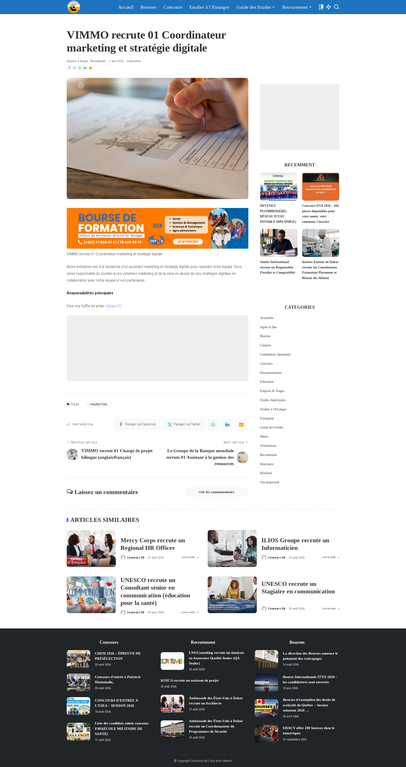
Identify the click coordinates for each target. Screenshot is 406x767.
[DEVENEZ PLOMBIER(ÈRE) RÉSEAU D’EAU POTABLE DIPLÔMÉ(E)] (278, 187)
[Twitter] (74, 68)
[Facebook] (69, 68)
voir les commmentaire (216, 492)
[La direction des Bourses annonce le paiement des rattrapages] (266, 659)
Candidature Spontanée (275, 354)
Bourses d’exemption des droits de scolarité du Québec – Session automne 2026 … (309, 705)
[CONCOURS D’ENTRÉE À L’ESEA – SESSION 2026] (78, 706)
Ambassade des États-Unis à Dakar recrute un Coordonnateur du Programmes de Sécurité (216, 726)
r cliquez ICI (112, 306)
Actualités (266, 318)
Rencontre (266, 464)
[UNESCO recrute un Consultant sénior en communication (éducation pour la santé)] (91, 594)
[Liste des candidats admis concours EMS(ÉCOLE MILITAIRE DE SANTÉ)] (78, 731)
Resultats (266, 473)
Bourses (265, 336)
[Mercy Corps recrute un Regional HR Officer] (91, 548)
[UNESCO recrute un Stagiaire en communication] (232, 594)
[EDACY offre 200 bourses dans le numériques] (266, 734)
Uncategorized (269, 482)
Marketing (99, 404)
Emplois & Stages (77, 61)
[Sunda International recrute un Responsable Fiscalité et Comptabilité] (278, 243)
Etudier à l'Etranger (273, 409)
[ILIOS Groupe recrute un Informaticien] (232, 548)
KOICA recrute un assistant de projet (190, 680)
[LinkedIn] (85, 68)
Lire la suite (188, 557)
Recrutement (98, 61)
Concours (266, 363)
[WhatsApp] (79, 68)
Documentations (270, 373)
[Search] (336, 7)
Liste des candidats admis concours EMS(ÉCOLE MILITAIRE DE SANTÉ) (122, 728)
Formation (267, 418)
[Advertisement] (157, 348)
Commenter (134, 61)
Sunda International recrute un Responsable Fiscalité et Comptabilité (277, 267)
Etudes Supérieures (272, 400)
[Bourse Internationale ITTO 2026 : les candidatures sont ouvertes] (266, 682)
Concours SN (135, 557)
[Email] (90, 68)
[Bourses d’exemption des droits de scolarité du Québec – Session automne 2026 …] (266, 708)
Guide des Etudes (271, 427)
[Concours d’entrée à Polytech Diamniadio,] (78, 682)
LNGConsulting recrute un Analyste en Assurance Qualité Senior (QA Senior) (216, 658)
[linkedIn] (227, 424)
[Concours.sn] (74, 7)
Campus (265, 345)
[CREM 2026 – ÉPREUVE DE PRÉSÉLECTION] (78, 659)
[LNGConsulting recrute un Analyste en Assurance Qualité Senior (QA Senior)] (172, 661)
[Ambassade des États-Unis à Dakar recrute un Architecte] (172, 703)
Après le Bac (268, 327)
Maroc (264, 436)
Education (266, 382)
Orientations (268, 445)
